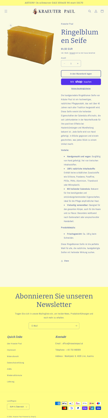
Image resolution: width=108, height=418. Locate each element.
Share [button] (66, 261)
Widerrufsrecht (13, 356)
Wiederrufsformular (14, 375)
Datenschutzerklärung (15, 362)
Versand (72, 53)
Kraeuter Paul (17, 417)
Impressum (11, 350)
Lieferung (10, 381)
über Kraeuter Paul (14, 343)
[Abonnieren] (76, 325)
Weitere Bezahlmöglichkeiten (81, 88)
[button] (6, 11)
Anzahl (63, 58)
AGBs (9, 369)
